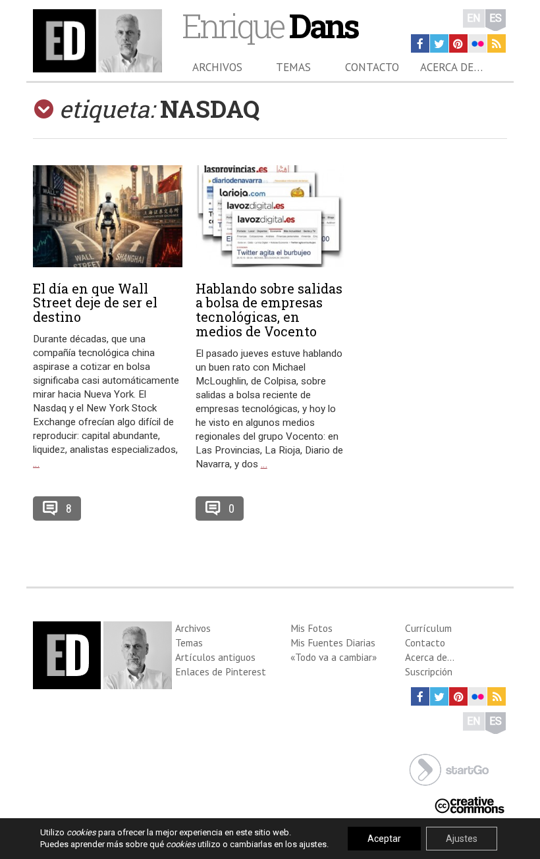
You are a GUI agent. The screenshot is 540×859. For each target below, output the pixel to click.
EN (474, 18)
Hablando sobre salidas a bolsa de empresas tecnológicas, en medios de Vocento (269, 310)
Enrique (270, 25)
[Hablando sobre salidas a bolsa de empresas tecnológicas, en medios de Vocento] (270, 216)
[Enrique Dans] (97, 40)
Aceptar (384, 838)
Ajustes (461, 838)
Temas (293, 67)
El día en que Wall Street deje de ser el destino (95, 303)
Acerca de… (451, 67)
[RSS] (496, 43)
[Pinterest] (458, 43)
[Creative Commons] (469, 804)
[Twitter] (439, 43)
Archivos (217, 67)
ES (495, 18)
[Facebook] (420, 43)
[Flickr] (477, 43)
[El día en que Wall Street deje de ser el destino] (107, 216)
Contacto (372, 67)
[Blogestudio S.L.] (449, 768)
